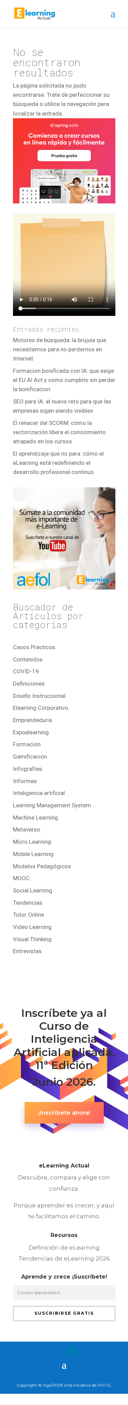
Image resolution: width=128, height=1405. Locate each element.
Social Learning (32, 890)
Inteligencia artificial (39, 793)
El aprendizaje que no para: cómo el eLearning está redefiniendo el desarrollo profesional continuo (58, 462)
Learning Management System (52, 805)
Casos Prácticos (34, 647)
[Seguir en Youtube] (84, 1351)
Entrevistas (27, 951)
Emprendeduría (32, 720)
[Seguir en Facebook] (43, 1351)
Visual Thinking (32, 939)
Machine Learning (35, 817)
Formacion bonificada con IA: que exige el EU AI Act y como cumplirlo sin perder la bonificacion (64, 380)
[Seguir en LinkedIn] (71, 1351)
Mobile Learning (33, 854)
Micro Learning (32, 841)
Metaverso (26, 829)
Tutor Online (28, 914)
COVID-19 (26, 671)
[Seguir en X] (57, 1351)
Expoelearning (31, 732)
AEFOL (104, 1385)
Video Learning (32, 926)
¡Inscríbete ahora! (64, 1112)
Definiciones (29, 683)
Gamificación (30, 756)
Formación (27, 744)
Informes (25, 781)
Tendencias (27, 902)
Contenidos (28, 659)
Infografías (27, 768)
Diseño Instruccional (39, 695)
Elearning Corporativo (40, 707)
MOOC (21, 878)
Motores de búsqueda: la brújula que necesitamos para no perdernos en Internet (59, 349)
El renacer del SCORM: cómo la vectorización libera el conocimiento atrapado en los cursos (59, 432)
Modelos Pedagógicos (42, 866)
